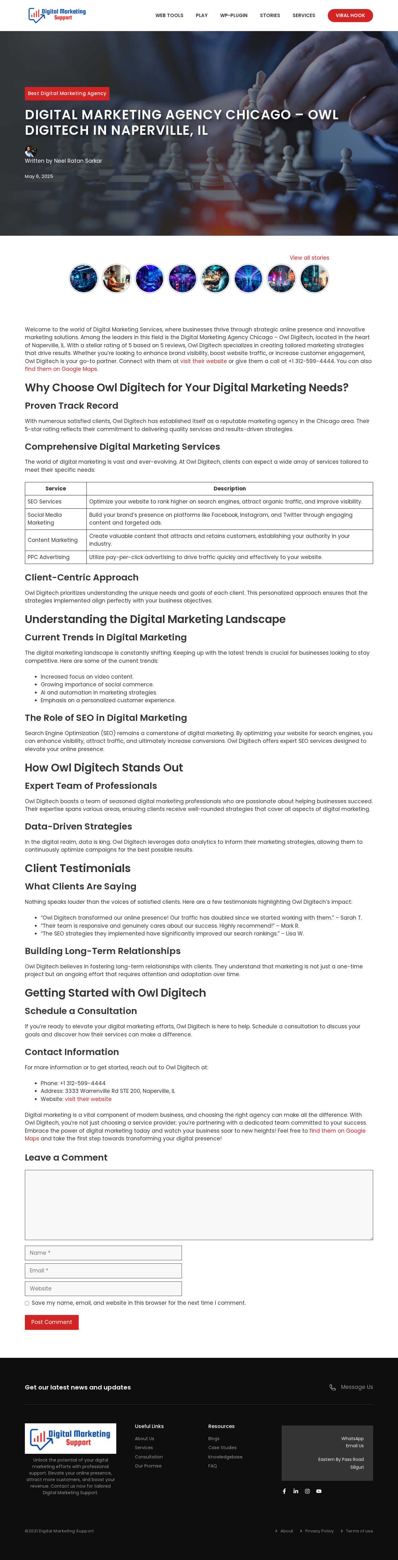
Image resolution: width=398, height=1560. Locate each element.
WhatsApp (352, 1438)
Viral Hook (350, 15)
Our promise (148, 1466)
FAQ (212, 1466)
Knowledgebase (225, 1457)
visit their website (203, 361)
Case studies (222, 1447)
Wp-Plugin (234, 15)
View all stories (309, 258)
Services (304, 15)
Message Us (357, 1387)
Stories (270, 15)
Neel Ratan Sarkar (78, 161)
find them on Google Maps (61, 369)
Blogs (214, 1438)
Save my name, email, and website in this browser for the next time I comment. (139, 1303)
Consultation (149, 1457)
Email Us (355, 1446)
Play (202, 15)
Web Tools (169, 15)
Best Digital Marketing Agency (67, 93)
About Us (144, 1438)
